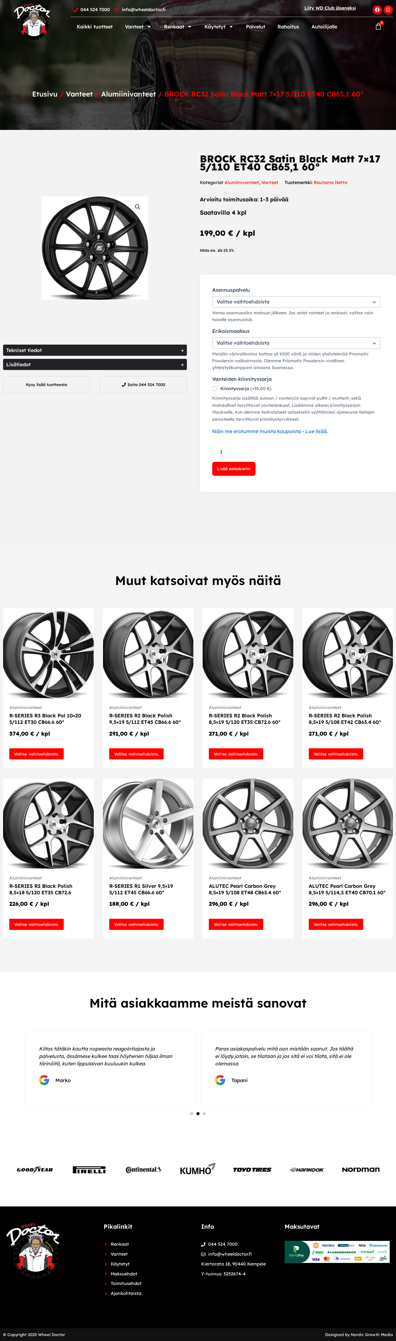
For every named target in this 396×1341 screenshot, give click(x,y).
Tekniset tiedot (95, 350)
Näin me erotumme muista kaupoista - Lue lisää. (270, 431)
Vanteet (134, 27)
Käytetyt (215, 27)
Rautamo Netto (330, 182)
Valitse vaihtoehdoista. (36, 753)
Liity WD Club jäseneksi (330, 8)
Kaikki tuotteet (95, 27)
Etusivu (45, 94)
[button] (137, 207)
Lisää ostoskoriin (234, 468)
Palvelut (255, 27)
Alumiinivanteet (128, 94)
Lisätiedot (95, 364)
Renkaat (174, 27)
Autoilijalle (324, 27)
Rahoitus (288, 27)
